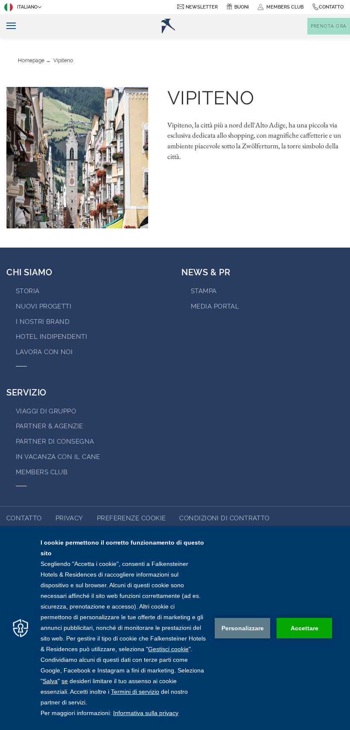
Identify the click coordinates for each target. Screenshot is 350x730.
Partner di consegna (55, 441)
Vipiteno (63, 60)
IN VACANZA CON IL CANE (58, 457)
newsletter (202, 7)
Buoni (241, 7)
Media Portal (215, 306)
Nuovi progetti (43, 306)
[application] (175, 628)
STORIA (28, 291)
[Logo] (168, 26)
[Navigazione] (8, 26)
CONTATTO (24, 518)
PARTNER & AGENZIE (49, 426)
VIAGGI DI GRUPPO (46, 411)
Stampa (204, 291)
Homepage (31, 60)
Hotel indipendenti (51, 336)
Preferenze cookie (131, 518)
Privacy (69, 518)
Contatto (331, 7)
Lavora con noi (44, 352)
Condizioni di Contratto (224, 518)
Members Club (41, 472)
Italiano (27, 7)
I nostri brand (43, 322)
